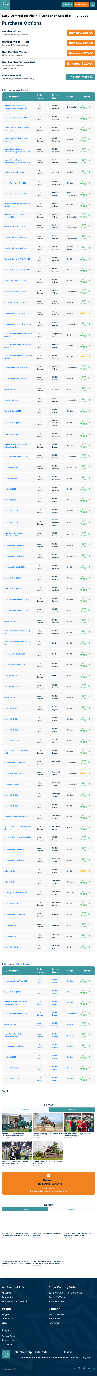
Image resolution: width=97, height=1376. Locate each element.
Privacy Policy (8, 1336)
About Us (6, 1293)
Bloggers (6, 1314)
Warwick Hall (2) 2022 (12, 411)
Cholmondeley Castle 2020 (14, 654)
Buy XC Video (81, 5)
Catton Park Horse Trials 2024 (15, 183)
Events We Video (56, 1297)
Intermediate (72, 1014)
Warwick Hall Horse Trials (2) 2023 (17, 259)
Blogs (4, 1323)
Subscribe (67, 5)
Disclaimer (7, 1344)
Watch (83, 313)
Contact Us (7, 1297)
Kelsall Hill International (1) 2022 (16, 456)
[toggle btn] (92, 4)
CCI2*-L (70, 1035)
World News (54, 1318)
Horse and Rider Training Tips (77, 1357)
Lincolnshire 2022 (11, 467)
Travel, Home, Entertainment (49, 1357)
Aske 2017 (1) (9, 871)
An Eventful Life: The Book (14, 1301)
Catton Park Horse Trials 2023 (15, 281)
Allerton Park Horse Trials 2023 (15, 237)
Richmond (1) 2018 (11, 784)
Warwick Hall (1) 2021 (12, 578)
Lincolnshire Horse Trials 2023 (15, 368)
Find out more (80, 77)
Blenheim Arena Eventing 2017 (16, 817)
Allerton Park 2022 (11, 400)
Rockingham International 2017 (16, 893)
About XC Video (56, 1301)
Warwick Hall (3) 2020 (12, 676)
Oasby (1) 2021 (10, 621)
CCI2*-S (70, 1003)
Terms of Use (8, 1340)
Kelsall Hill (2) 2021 (11, 511)
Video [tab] (25, 1109)
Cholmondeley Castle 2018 (14, 762)
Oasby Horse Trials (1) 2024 (14, 226)
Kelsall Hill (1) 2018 (11, 795)
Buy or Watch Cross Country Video (65, 1293)
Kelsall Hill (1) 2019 (11, 730)
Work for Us (7, 1318)
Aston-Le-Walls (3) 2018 (13, 773)
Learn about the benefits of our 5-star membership (48, 1189)
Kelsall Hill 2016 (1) (11, 947)
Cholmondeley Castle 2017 (14, 849)
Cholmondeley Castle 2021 (14, 545)
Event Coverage (56, 1314)
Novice (70, 981)
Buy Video (83, 106)
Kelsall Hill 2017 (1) (11, 904)
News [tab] (72, 1109)
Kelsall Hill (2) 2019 (11, 708)
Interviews (53, 1323)
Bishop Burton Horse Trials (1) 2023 (17, 313)
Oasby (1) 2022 (10, 489)
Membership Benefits (48, 1183)
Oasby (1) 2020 (10, 697)
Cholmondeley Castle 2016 (14, 914)
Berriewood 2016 (10, 925)
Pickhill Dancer (22, 964)
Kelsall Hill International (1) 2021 (16, 600)
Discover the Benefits (25, 1357)
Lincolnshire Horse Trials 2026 (15, 118)
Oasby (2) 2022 (10, 389)
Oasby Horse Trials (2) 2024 (14, 172)
